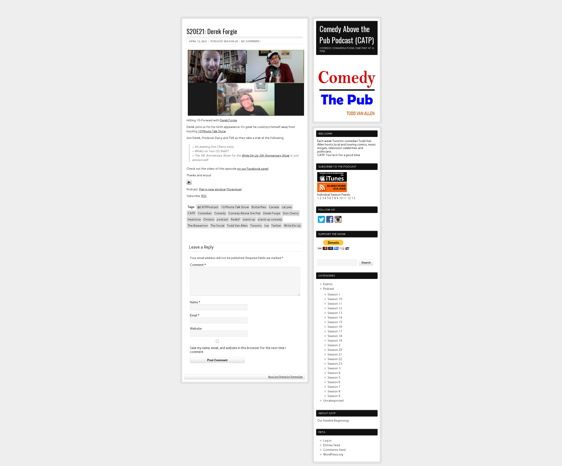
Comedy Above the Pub (244, 213)
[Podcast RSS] (332, 191)
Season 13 (335, 313)
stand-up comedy (270, 219)
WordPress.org (333, 454)
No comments (250, 41)
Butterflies (259, 207)
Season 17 (335, 331)
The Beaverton (198, 225)
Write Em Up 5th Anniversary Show (266, 155)
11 (345, 198)
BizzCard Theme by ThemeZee (285, 376)
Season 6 (334, 382)
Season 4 (334, 373)
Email (194, 315)
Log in (327, 440)
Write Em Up (292, 225)
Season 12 (335, 308)
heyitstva (194, 219)
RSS (204, 196)
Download (234, 189)
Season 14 (335, 317)
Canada (274, 207)
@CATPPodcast (207, 207)
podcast (222, 219)
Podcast (216, 41)
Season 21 (335, 354)
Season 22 (335, 359)
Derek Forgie (228, 120)
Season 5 (334, 377)
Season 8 (334, 391)
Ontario (208, 219)
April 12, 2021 (198, 41)
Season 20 (231, 41)
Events (328, 284)
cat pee (287, 207)
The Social (217, 225)
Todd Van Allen (237, 225)
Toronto (256, 225)
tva (266, 225)
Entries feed (331, 445)
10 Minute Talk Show (212, 131)
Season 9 (334, 396)
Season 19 (335, 340)
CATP (191, 213)
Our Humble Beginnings (333, 420)
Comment (198, 265)
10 (340, 198)
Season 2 (334, 345)
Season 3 (334, 368)
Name (195, 302)
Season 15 (335, 322)
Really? (235, 219)
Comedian (205, 213)
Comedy (220, 213)
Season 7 (334, 386)
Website (196, 329)
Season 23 (335, 363)
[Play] (189, 184)
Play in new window (212, 189)
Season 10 (335, 299)
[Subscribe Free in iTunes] (332, 180)
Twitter (276, 225)
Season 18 (335, 336)
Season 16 (335, 326)
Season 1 (334, 294)
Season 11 (335, 303)
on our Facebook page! (252, 168)
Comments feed (334, 449)
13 (353, 198)
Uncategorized (333, 400)
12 (349, 198)
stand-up (249, 219)
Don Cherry (291, 213)
